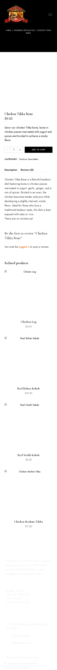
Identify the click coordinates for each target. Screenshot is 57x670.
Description (11, 170)
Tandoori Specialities (24, 30)
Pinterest (22, 577)
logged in (24, 247)
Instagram (12, 577)
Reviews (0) (27, 170)
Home (8, 30)
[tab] (11, 169)
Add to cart (38, 149)
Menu (49, 14)
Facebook (7, 577)
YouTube (27, 577)
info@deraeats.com (20, 643)
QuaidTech (25, 668)
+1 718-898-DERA (19, 636)
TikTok (17, 577)
